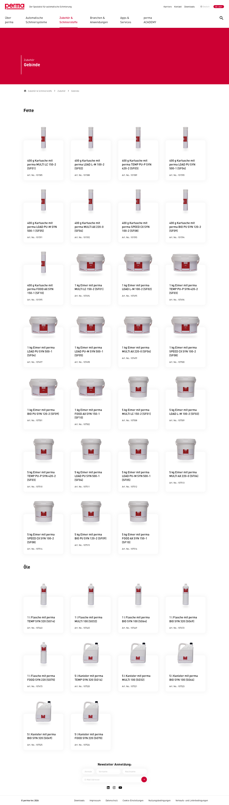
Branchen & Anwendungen (99, 20)
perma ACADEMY (150, 20)
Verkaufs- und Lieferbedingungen (192, 800)
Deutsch (206, 6)
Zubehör (61, 90)
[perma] (14, 6)
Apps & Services (125, 20)
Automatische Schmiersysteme (36, 20)
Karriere (168, 6)
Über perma (9, 20)
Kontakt (178, 6)
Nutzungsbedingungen (159, 800)
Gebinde (75, 90)
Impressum (95, 800)
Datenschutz (112, 800)
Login (219, 6)
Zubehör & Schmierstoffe (69, 20)
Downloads (189, 6)
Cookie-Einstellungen (133, 800)
